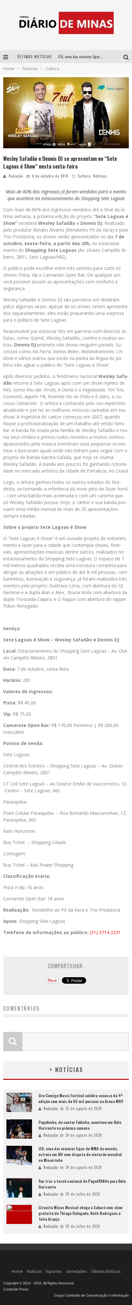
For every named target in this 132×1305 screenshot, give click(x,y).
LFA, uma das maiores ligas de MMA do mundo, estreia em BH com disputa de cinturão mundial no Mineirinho (80, 1154)
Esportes (54, 1271)
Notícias (100, 176)
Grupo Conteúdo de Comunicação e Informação (91, 1295)
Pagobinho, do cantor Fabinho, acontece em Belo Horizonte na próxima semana (79, 1125)
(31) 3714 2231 (105, 932)
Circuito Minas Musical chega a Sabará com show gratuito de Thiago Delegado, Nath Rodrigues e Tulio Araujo (80, 1213)
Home (8, 68)
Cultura (84, 176)
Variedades (76, 1271)
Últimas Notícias (105, 1271)
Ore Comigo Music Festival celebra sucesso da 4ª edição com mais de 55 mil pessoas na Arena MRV (80, 1098)
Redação (16, 176)
